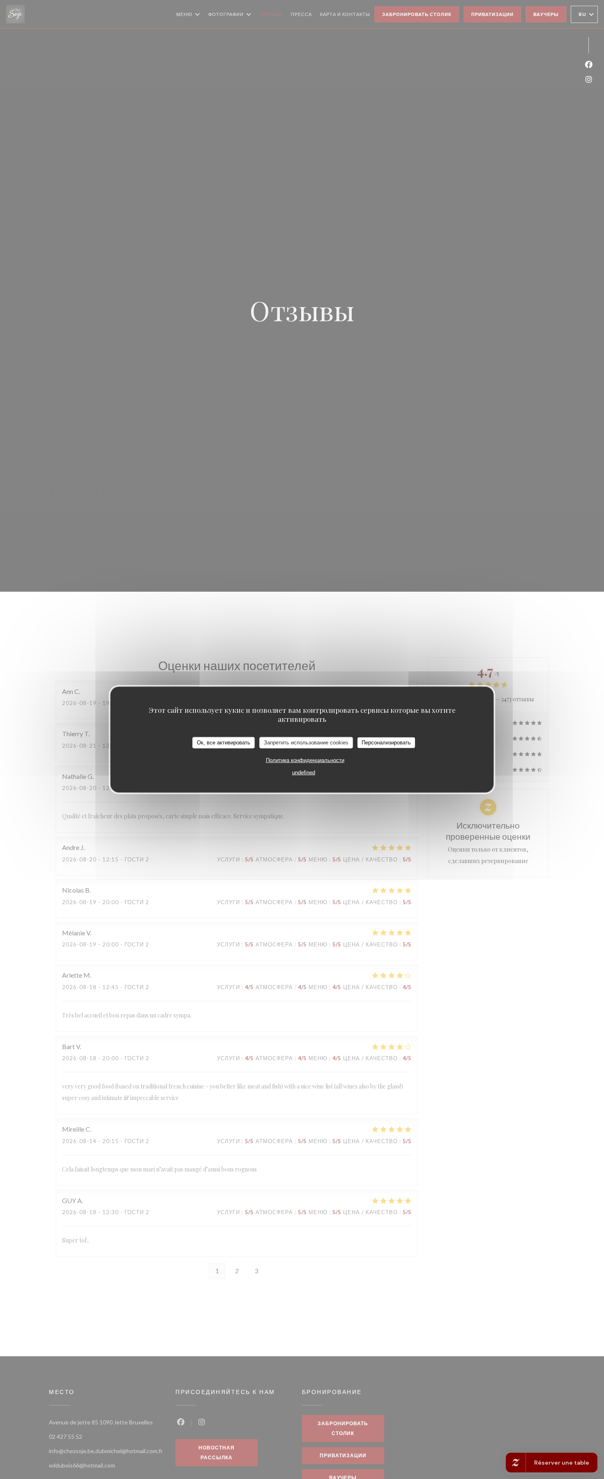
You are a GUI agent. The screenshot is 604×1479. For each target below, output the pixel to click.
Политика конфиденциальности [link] (305, 760)
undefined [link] (303, 772)
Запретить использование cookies (306, 743)
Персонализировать (386, 743)
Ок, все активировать (223, 743)
